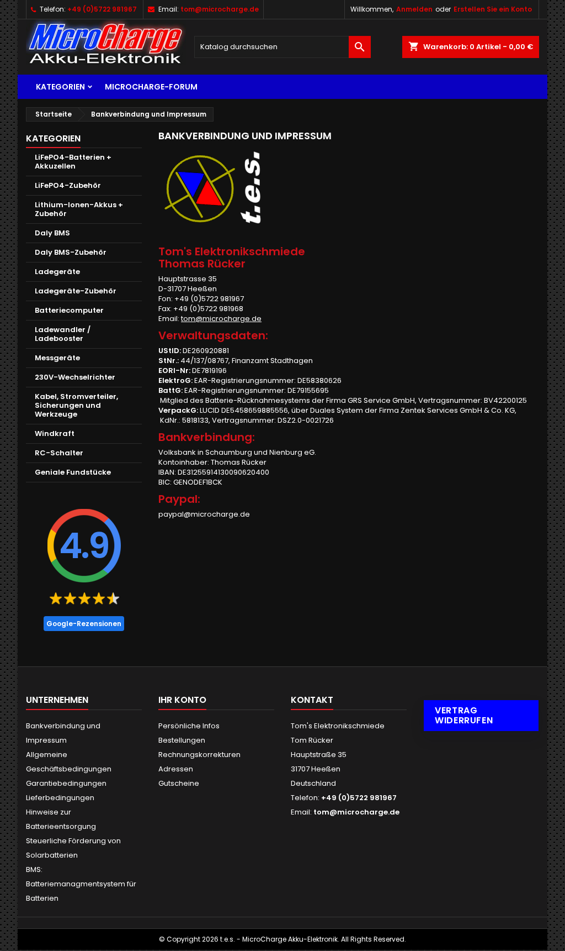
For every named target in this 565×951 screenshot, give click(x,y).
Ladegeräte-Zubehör (75, 291)
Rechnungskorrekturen (199, 754)
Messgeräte (57, 358)
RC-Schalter (59, 453)
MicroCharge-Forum (151, 86)
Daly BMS (52, 233)
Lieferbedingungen (60, 797)
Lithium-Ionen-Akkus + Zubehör (79, 209)
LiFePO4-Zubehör (68, 185)
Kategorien (60, 86)
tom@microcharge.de (219, 9)
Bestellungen (181, 740)
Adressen (175, 769)
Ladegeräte (57, 271)
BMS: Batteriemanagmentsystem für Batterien (81, 883)
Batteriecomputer (69, 310)
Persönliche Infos (189, 726)
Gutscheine (178, 783)
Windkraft (54, 433)
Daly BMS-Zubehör (70, 252)
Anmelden (414, 9)
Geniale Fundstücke (73, 472)
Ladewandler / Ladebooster (62, 334)
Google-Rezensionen (83, 623)
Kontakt (312, 699)
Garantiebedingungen (66, 783)
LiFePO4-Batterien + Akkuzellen (73, 161)
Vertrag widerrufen (464, 715)
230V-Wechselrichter (75, 377)
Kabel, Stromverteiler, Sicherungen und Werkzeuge (76, 405)
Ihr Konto (182, 699)
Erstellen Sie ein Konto (493, 9)
